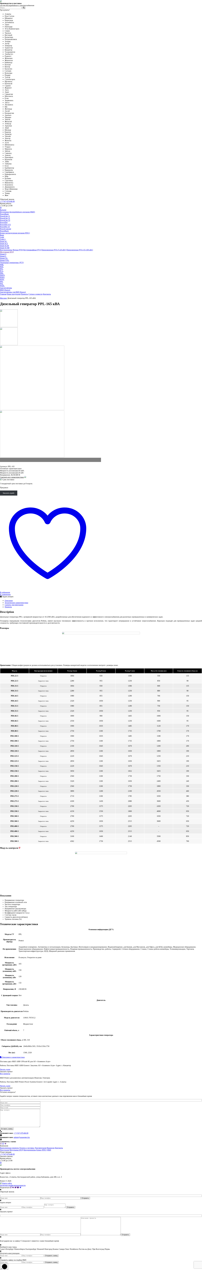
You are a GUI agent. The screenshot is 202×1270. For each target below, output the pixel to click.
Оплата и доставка (26, 1148)
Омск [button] (67, 1249)
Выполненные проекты (9, 1148)
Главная (3, 294)
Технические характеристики (16, 603)
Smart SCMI (4, 248)
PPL (1, 282)
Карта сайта (7, 1183)
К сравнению (5, 594)
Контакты (47, 294)
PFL (1, 269)
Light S (2, 239)
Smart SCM (4, 246)
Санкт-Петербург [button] (7, 1249)
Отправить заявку (51, 1256)
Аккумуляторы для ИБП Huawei (13, 292)
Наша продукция (13, 294)
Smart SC (3, 241)
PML (2, 265)
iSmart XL (4, 258)
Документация (40, 1148)
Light (2, 237)
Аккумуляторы (6, 288)
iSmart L (3, 256)
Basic (2, 235)
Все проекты (5, 1074)
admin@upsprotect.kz (22, 1137)
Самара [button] (62, 1249)
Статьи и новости (35, 294)
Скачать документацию (14, 605)
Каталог (3, 210)
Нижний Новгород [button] (44, 1249)
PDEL (2, 277)
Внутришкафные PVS (32, 250)
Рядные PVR (18, 250)
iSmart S (3, 254)
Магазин (3, 298)
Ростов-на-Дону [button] (85, 1249)
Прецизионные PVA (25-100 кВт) (79, 250)
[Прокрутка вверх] (4, 1267)
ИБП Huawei (5, 290)
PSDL (2, 286)
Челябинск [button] (74, 1249)
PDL (2, 267)
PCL (2, 271)
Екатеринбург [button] (31, 1249)
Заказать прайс (8, 493)
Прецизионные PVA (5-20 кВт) (53, 250)
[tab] (103, 601)
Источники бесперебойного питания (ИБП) (17, 212)
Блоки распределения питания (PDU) (15, 233)
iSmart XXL (4, 260)
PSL (1, 284)
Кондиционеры (6, 250)
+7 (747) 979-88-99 (7, 201)
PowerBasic (4, 214)
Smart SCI (4, 244)
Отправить (70, 1207)
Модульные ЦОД (7, 252)
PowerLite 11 (5, 216)
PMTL (2, 275)
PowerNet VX (5, 225)
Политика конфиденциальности (13, 1185)
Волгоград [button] (100, 1249)
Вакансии (51, 1148)
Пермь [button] (107, 1249)
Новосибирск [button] (19, 1249)
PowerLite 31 (5, 218)
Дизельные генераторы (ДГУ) (12, 263)
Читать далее (5, 1069)
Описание (9, 601)
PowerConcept (5, 229)
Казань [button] (55, 1249)
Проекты (24, 294)
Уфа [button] (93, 1249)
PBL (2, 273)
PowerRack (4, 231)
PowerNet (3, 222)
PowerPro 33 (5, 227)
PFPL (2, 279)
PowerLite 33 (5, 220)
